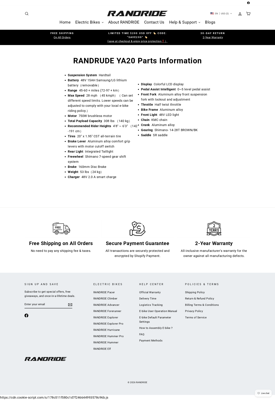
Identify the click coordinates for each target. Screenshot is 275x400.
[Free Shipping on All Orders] (61, 228)
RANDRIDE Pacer (104, 292)
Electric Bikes (88, 22)
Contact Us (154, 22)
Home (65, 22)
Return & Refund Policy (199, 298)
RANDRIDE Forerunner (107, 311)
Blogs (210, 22)
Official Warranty (150, 292)
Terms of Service (196, 317)
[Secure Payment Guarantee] (137, 228)
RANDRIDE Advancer (106, 304)
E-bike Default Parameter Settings (155, 319)
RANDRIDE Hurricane (106, 329)
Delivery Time (147, 298)
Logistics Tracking (151, 304)
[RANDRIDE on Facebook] (26, 315)
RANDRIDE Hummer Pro (108, 336)
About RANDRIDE (123, 22)
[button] (221, 13)
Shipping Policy (195, 292)
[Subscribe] (70, 304)
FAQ (142, 334)
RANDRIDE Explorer (105, 317)
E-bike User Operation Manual (158, 311)
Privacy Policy (194, 311)
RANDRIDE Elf (102, 348)
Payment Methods (151, 340)
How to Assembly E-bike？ (156, 328)
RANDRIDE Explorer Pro (108, 323)
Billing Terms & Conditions (202, 304)
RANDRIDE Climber (105, 298)
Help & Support (183, 22)
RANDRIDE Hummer (106, 342)
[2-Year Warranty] (213, 228)
